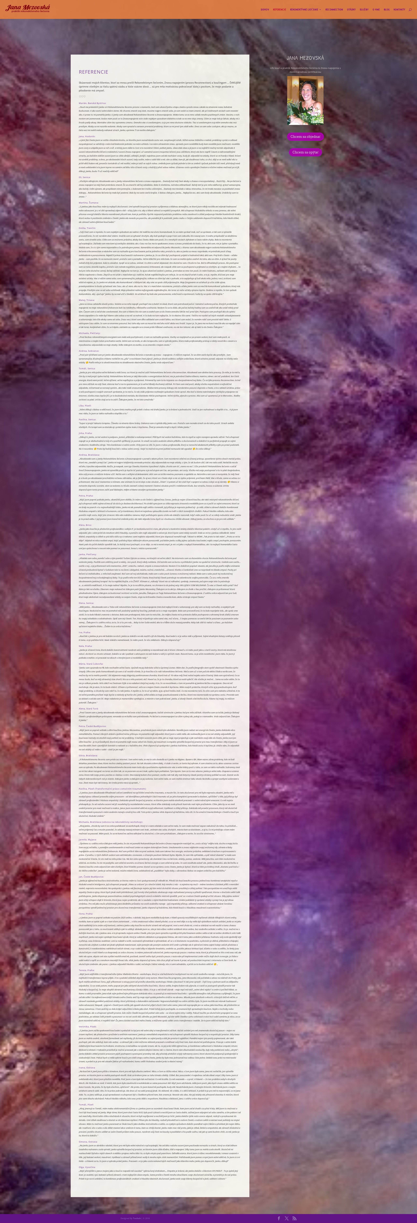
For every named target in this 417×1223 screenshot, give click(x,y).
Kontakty (399, 9)
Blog (387, 9)
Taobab (137, 1218)
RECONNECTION (334, 9)
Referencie (279, 9)
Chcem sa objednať (305, 137)
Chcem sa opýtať (305, 152)
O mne (376, 9)
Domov (265, 9)
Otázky (351, 9)
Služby (364, 9)
